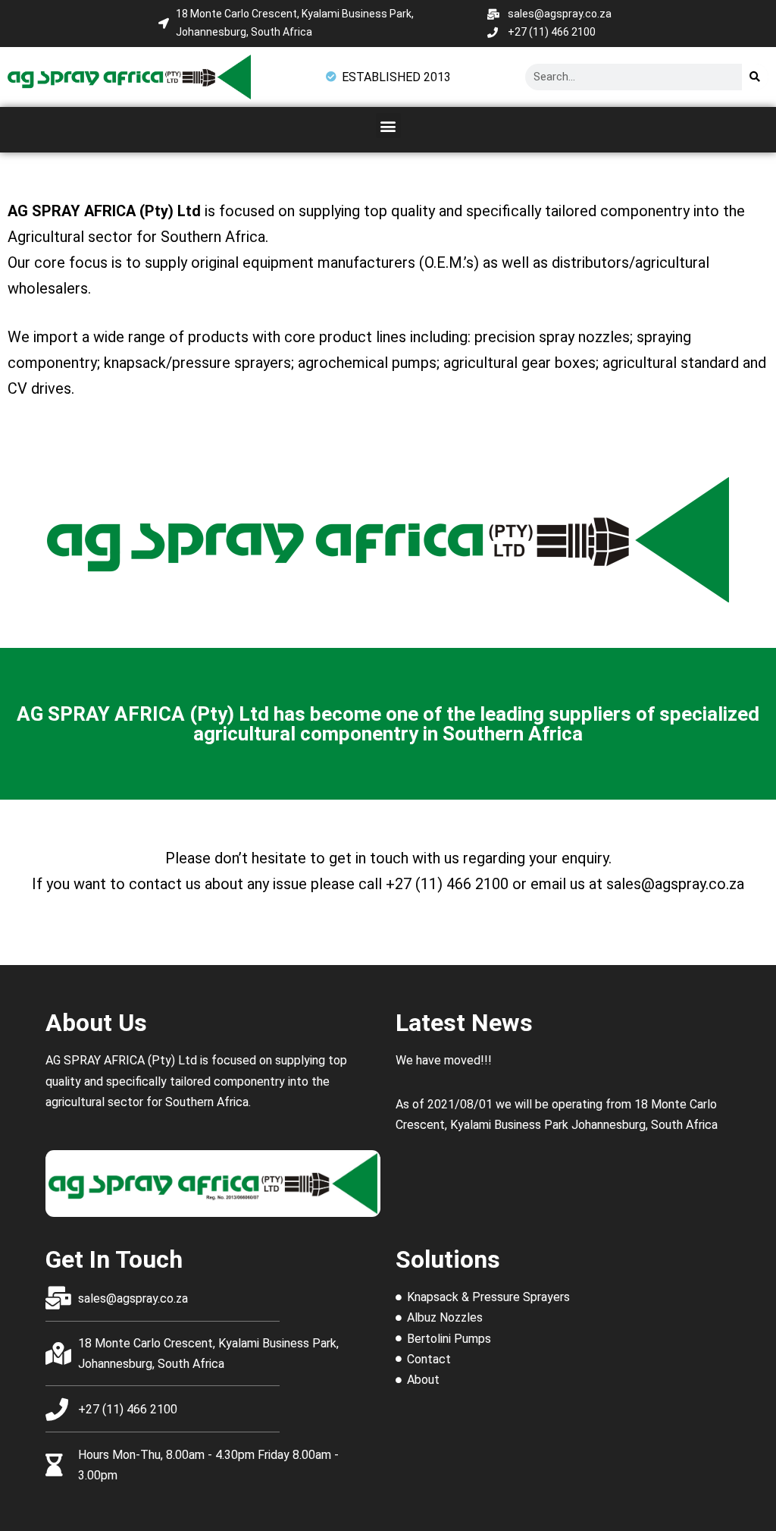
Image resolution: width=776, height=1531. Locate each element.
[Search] (755, 77)
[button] (388, 125)
